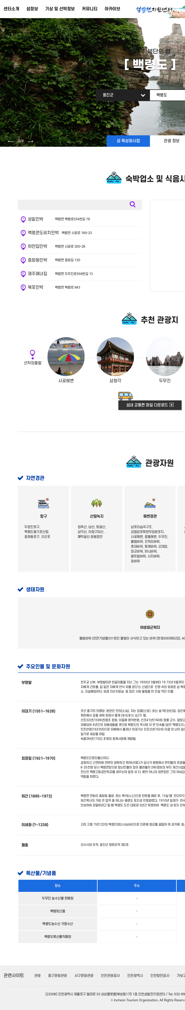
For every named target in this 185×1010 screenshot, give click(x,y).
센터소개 (11, 9)
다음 (30, 141)
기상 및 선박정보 (60, 9)
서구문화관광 (67, 976)
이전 (10, 141)
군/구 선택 (110, 95)
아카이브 (112, 9)
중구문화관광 (40, 976)
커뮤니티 (89, 9)
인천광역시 (118, 976)
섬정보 (32, 9)
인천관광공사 (93, 976)
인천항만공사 (143, 976)
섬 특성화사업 (128, 141)
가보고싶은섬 (169, 976)
